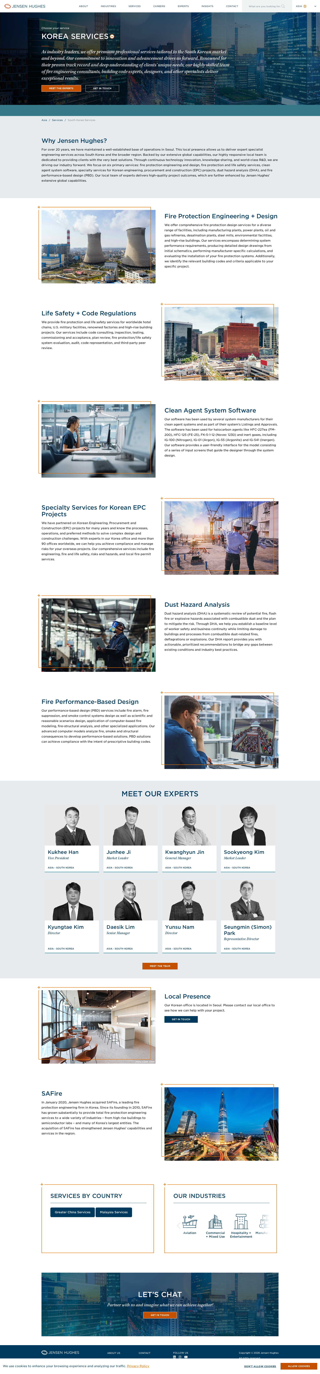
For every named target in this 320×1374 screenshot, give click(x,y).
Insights (207, 6)
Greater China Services (72, 1212)
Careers (159, 6)
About (83, 6)
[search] (261, 6)
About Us (113, 1353)
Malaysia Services (114, 1212)
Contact (232, 6)
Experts (183, 6)
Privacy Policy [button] (138, 1366)
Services (135, 6)
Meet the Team (160, 966)
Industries (108, 6)
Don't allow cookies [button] (260, 1366)
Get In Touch (181, 1019)
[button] (77, 37)
